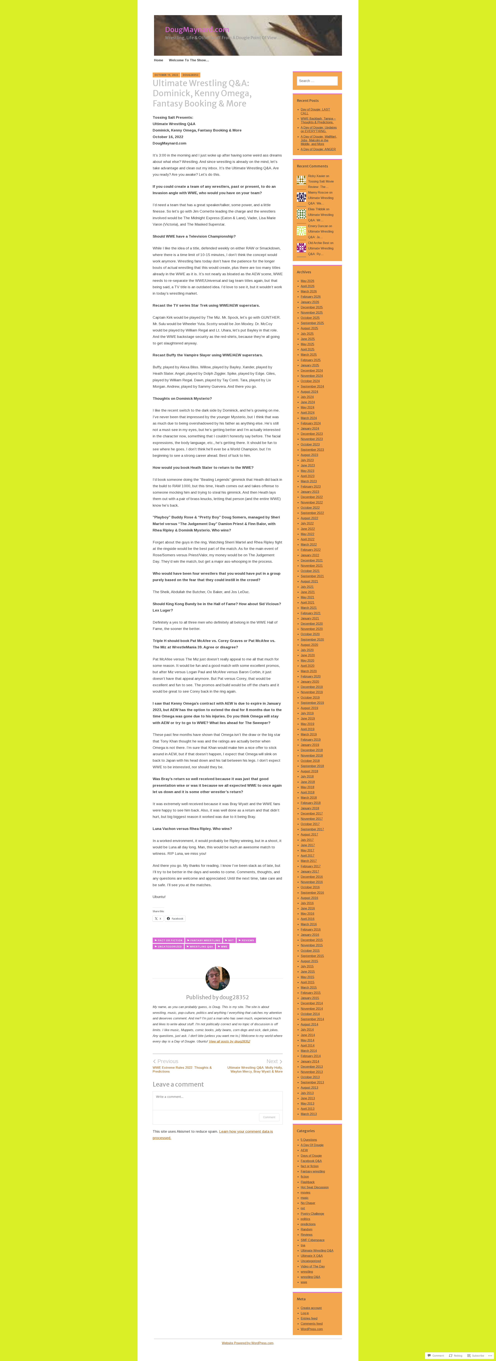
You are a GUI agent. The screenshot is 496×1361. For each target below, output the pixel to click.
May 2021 (307, 597)
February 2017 (311, 866)
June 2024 (308, 402)
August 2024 (309, 391)
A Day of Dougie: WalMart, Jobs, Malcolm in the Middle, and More (319, 140)
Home (158, 60)
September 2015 (312, 956)
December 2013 (312, 1066)
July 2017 (307, 840)
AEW (304, 1150)
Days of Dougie (311, 1155)
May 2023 (307, 470)
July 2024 (307, 397)
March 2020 (309, 671)
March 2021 (309, 607)
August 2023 (309, 455)
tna (303, 1245)
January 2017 (310, 871)
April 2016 (307, 919)
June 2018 (308, 782)
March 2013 (309, 1114)
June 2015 (308, 971)
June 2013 (308, 1098)
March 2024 (309, 418)
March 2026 (309, 291)
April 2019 (307, 729)
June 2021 (308, 592)
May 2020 (307, 660)
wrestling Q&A (201, 946)
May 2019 (307, 724)
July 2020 (307, 650)
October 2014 (310, 1014)
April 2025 (307, 349)
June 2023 (308, 465)
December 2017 (312, 813)
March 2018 (309, 797)
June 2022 (308, 528)
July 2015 (307, 966)
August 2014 (309, 1024)
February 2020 (311, 676)
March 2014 (309, 1050)
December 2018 (312, 750)
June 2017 (308, 845)
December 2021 (312, 560)
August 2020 (309, 644)
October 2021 (310, 571)
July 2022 (307, 523)
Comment (269, 1117)
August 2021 (309, 581)
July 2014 (307, 1029)
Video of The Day (313, 1266)
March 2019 (309, 734)
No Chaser (308, 1203)
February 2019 (311, 739)
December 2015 (312, 940)
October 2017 (310, 824)
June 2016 (308, 908)
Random (306, 1229)
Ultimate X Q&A (312, 1255)
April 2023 (307, 476)
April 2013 (307, 1108)
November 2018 (312, 755)
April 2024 (307, 412)
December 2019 (312, 687)
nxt (231, 940)
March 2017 (309, 861)
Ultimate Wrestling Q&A (317, 1250)
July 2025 (307, 333)
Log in (305, 1313)
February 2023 (311, 486)
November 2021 (312, 565)
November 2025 (312, 312)
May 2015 (307, 977)
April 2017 (307, 855)
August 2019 (309, 708)
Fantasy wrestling (205, 940)
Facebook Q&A (311, 1161)
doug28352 (190, 75)
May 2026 (307, 281)
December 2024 (312, 370)
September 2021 (312, 576)
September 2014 (312, 1019)
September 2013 (312, 1082)
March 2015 (309, 987)
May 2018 (307, 787)
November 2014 (312, 1008)
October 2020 (310, 634)
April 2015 (307, 982)
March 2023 (309, 481)
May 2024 (307, 407)
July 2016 (307, 903)
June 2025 (308, 339)
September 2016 (312, 892)
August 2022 (309, 518)
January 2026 (310, 302)
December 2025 (312, 307)
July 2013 (307, 1093)
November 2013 (312, 1072)
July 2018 (307, 776)
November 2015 (312, 945)
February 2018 (311, 803)
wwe (224, 946)
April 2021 (307, 602)
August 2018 (309, 771)
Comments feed (312, 1323)
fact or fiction (170, 940)
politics (305, 1219)
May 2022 (307, 534)
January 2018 (310, 808)
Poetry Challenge (312, 1213)
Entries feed (309, 1318)
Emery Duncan (318, 226)
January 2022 (310, 555)
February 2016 (311, 929)
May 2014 (307, 1040)
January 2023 (310, 491)
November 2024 (312, 375)
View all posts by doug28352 (229, 1041)
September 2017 (312, 829)
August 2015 (309, 961)
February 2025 (311, 360)
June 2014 (308, 1035)
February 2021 (311, 613)
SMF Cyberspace (313, 1240)
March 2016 (309, 924)
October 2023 (310, 444)
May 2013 (307, 1103)
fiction (305, 1176)
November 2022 (312, 502)
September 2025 (312, 323)
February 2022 (311, 549)
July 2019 (307, 713)
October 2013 (310, 1077)
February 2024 (311, 423)
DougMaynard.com (197, 29)
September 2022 (312, 513)
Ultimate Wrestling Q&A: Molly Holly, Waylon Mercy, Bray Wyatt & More (255, 1065)
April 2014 (307, 1045)
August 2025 (309, 328)
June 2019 (308, 718)
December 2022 (312, 497)
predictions (308, 1224)
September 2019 (312, 702)
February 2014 (311, 1056)
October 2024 (310, 381)
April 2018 (307, 792)
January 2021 (310, 618)
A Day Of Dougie (312, 1145)
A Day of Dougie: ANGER (318, 149)
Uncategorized (170, 946)
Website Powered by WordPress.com (247, 1343)
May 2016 (307, 913)
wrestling (307, 1271)
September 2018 (312, 766)
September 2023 (312, 449)
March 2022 (309, 544)
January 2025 (310, 365)
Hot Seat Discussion (315, 1187)
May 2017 (307, 850)
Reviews (248, 940)
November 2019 (312, 692)
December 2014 (312, 1003)
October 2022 (310, 507)
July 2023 (307, 460)
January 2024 (310, 428)
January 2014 (310, 1061)
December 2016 (312, 876)
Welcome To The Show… (189, 60)
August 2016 (309, 898)
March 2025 (309, 354)
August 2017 (309, 834)
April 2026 (307, 286)
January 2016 (310, 934)
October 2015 (310, 950)
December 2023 (312, 433)
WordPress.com (312, 1329)
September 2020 (312, 639)
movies (305, 1192)
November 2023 (312, 439)
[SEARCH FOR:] (317, 81)
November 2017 (312, 818)
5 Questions (309, 1139)
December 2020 (312, 623)
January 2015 (310, 998)
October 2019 (310, 697)
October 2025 (310, 317)
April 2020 (307, 665)
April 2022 (307, 539)
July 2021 (307, 586)
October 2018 (310, 760)
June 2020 (308, 655)
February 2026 (311, 296)
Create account (311, 1308)
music (304, 1197)
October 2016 (310, 887)
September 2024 (312, 386)
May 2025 (307, 344)
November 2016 (312, 882)
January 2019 (310, 745)
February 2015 (311, 992)
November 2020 (312, 629)
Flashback (308, 1182)
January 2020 (310, 681)
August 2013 (309, 1087)
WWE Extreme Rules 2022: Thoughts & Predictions (182, 1065)
